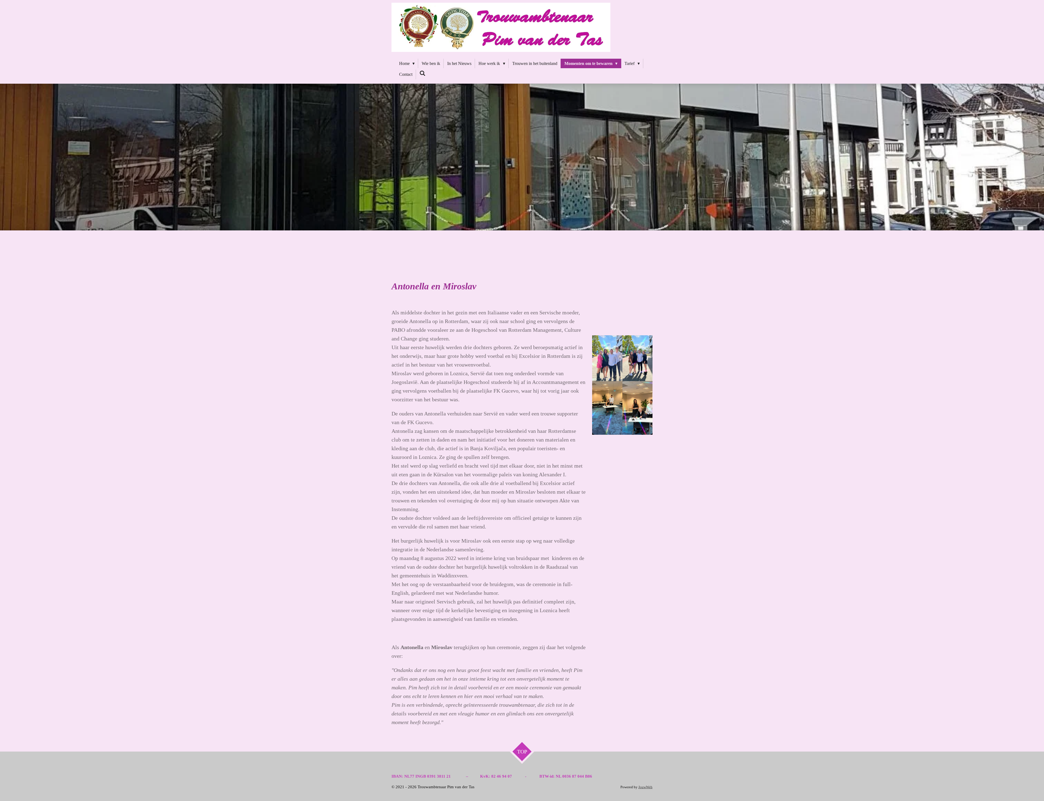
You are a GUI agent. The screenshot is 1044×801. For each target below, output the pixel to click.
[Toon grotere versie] (622, 385)
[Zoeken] (422, 73)
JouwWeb (645, 787)
